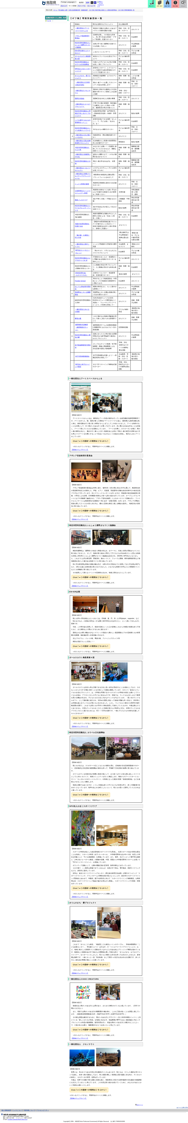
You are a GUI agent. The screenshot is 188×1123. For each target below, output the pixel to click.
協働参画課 (84, 10)
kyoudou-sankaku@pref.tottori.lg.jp (17, 1119)
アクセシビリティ (42, 1110)
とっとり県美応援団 (82, 184)
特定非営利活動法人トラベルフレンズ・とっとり (83, 208)
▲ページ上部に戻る (182, 1107)
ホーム (55, 10)
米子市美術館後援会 (82, 356)
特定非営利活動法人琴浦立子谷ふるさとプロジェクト (83, 113)
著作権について (29, 1110)
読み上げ (64, 6)
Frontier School (80, 281)
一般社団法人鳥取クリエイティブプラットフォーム (83, 176)
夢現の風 (78, 318)
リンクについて (17, 1110)
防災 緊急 (175, 6)
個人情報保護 (6, 1110)
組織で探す (167, 6)
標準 (87, 3)
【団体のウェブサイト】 (79, 450)
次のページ (140, 1105)
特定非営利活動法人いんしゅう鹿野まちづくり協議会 (83, 45)
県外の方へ (152, 6)
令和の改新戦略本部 (74, 10)
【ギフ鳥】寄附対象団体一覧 (126, 10)
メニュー (183, 6)
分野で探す (160, 6)
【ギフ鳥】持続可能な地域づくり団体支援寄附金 (103, 10)
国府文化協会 (79, 98)
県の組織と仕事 (62, 10)
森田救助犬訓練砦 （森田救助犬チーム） (81, 327)
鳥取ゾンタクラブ (81, 200)
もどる (49, 20)
